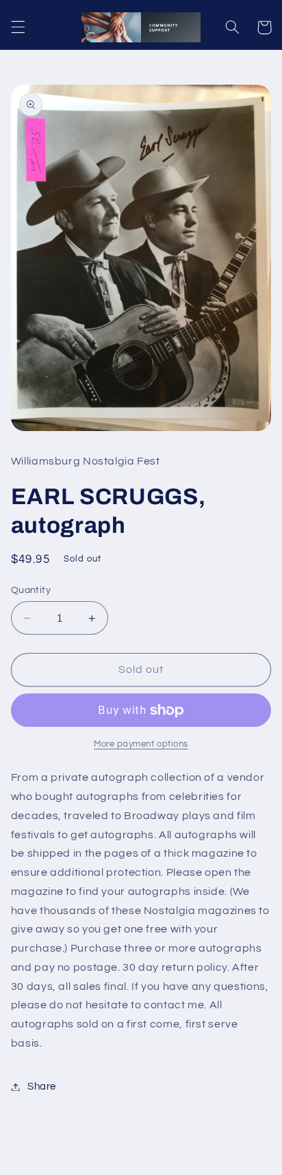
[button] (18, 27)
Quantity (31, 590)
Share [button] (41, 1086)
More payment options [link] (141, 744)
